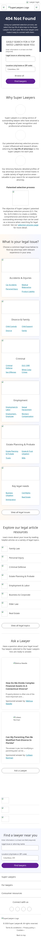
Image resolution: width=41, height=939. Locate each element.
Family (24, 330)
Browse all (19, 75)
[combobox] (20, 59)
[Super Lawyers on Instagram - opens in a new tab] (17, 909)
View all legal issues (20, 512)
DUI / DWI (26, 365)
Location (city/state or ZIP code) (19, 65)
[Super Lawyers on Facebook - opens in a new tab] (12, 909)
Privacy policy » (29, 927)
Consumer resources (12, 893)
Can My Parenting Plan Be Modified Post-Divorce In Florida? (19, 740)
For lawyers (7, 885)
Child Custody (11, 326)
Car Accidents (11, 285)
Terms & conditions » (14, 927)
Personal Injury (12, 289)
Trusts (8, 458)
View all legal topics (20, 625)
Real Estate (26, 497)
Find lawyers (21, 81)
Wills (23, 458)
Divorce (9, 330)
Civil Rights (26, 493)
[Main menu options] (4, 7)
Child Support (27, 326)
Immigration (11, 499)
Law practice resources (20, 800)
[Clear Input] (32, 59)
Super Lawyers (9, 876)
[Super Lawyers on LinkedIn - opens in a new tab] (29, 909)
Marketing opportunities (21, 809)
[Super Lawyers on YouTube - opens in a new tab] (23, 909)
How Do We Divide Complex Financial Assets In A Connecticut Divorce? (20, 686)
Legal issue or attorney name (18, 55)
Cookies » (20, 930)
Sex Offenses (11, 372)
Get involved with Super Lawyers (24, 818)
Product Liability (28, 291)
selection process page (28, 225)
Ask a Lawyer (20, 770)
